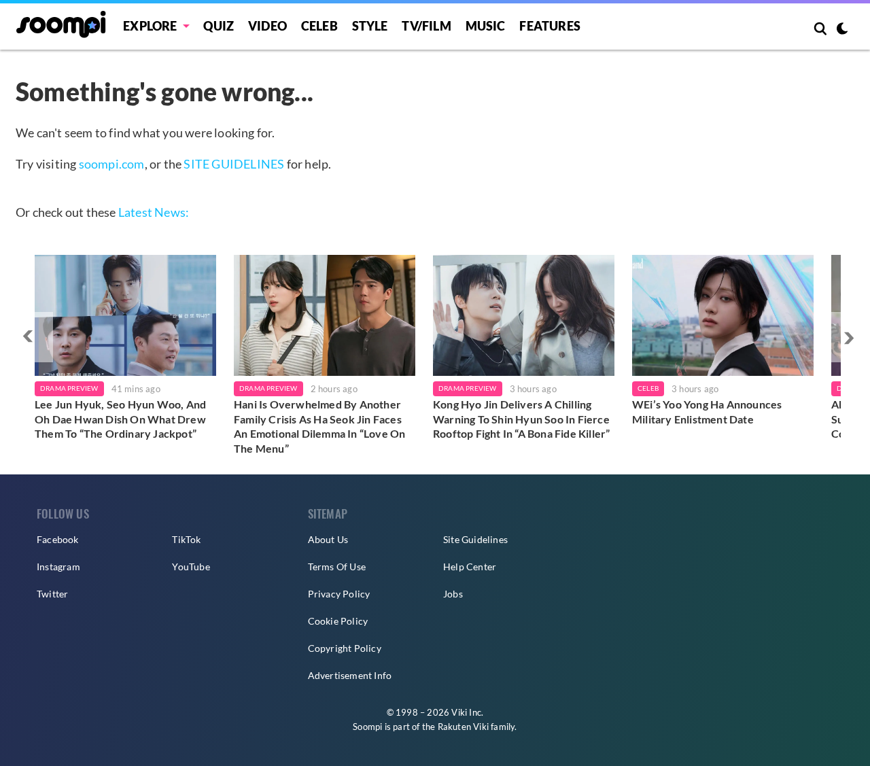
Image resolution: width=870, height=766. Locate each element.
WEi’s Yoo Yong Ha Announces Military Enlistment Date (707, 411)
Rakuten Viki (463, 726)
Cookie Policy (338, 621)
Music (486, 25)
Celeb (319, 25)
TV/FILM (426, 25)
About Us (328, 539)
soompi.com (112, 163)
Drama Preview (69, 388)
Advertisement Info (350, 675)
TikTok (186, 539)
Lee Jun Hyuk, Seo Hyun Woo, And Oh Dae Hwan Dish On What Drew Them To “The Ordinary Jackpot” (120, 419)
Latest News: (153, 212)
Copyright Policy (344, 648)
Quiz (218, 25)
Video (267, 25)
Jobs (453, 593)
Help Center (469, 566)
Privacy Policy (339, 593)
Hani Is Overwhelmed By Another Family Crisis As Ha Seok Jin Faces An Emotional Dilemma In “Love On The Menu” (319, 426)
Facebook (58, 539)
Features (549, 25)
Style (370, 25)
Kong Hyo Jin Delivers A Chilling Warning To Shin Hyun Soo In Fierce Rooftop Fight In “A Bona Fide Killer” (521, 419)
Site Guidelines (475, 539)
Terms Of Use (337, 566)
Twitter (52, 593)
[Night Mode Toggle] (842, 30)
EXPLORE (150, 25)
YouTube (190, 566)
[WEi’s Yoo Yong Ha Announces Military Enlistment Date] (723, 315)
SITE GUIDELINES (234, 163)
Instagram (58, 566)
